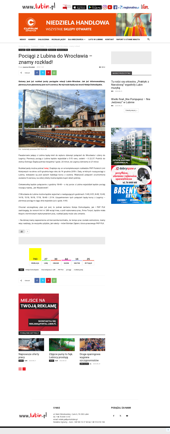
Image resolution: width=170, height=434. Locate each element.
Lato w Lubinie (95, 39)
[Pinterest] (48, 72)
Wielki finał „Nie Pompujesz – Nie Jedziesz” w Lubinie (130, 101)
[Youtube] (127, 416)
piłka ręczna (84, 364)
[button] (148, 39)
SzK (26, 361)
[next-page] (24, 369)
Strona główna (24, 46)
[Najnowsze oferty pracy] (31, 344)
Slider (21, 361)
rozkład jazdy (78, 270)
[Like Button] (22, 231)
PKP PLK (60, 270)
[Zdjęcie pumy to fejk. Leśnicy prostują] (62, 344)
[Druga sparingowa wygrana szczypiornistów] (92, 344)
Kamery (31, 39)
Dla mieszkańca (75, 39)
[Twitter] (42, 72)
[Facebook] (36, 72)
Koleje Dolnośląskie (32, 270)
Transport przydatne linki (39, 50)
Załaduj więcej (130, 110)
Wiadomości (52, 50)
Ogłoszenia (43, 39)
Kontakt (109, 39)
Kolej (42, 46)
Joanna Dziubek (29, 67)
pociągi (68, 270)
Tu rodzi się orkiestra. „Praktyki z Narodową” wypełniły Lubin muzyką (130, 84)
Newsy (23, 39)
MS (112, 91)
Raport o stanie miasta (128, 39)
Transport (34, 46)
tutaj (46, 168)
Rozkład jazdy (59, 39)
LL (90, 364)
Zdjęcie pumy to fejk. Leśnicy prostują (61, 356)
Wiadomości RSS (62, 50)
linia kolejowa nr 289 (48, 270)
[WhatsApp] (54, 72)
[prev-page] (20, 369)
